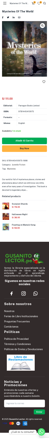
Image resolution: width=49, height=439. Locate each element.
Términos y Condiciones (17, 344)
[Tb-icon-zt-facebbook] (12, 293)
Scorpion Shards (20, 204)
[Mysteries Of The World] (2, 17)
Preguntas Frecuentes (17, 321)
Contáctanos (11, 326)
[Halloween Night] (6, 217)
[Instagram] (24, 293)
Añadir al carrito (24, 140)
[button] (42, 25)
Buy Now (24, 148)
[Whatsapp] (35, 293)
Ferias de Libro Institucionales (21, 316)
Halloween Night (19, 214)
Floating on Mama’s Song (24, 225)
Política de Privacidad (16, 338)
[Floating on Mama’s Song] (6, 228)
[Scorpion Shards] (6, 207)
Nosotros (9, 311)
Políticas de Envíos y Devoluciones (23, 349)
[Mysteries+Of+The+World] (8, 17)
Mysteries (11, 169)
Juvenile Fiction (18, 165)
